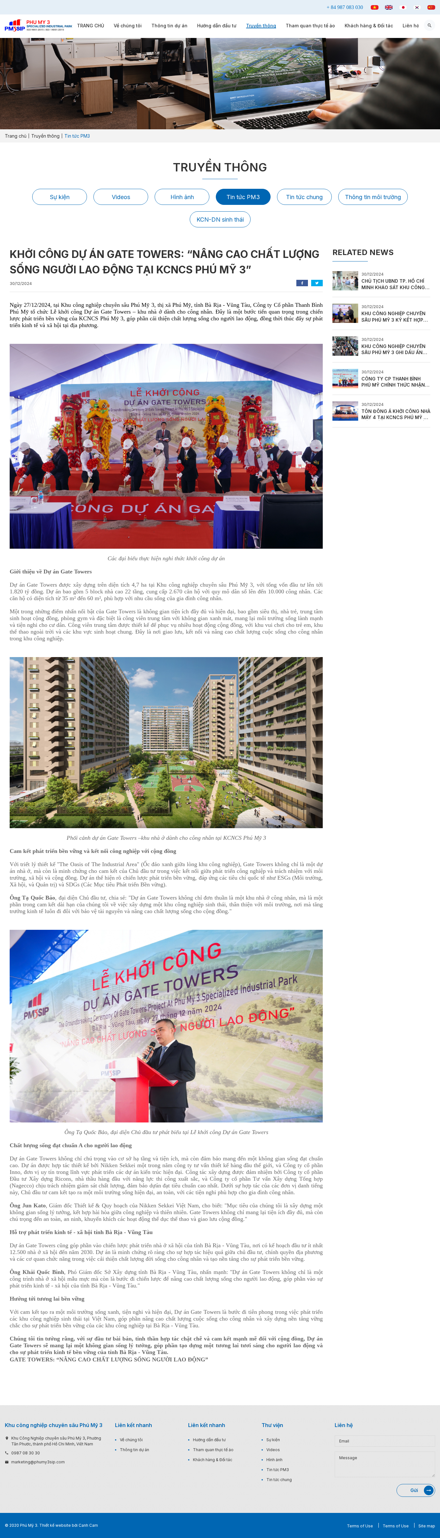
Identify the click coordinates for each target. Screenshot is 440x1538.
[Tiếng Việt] (374, 7)
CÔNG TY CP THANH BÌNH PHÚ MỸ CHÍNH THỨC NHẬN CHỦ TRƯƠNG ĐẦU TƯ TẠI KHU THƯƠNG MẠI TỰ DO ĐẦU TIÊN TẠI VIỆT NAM (395, 382)
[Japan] (403, 7)
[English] (389, 7)
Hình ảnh (182, 197)
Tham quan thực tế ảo (310, 25)
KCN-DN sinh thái (220, 219)
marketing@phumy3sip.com (38, 1462)
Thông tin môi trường (373, 197)
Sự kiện (60, 197)
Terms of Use (360, 1526)
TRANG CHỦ (90, 25)
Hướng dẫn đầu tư (216, 25)
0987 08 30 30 (25, 1453)
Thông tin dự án (169, 25)
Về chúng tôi (128, 25)
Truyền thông (261, 25)
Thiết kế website (55, 1525)
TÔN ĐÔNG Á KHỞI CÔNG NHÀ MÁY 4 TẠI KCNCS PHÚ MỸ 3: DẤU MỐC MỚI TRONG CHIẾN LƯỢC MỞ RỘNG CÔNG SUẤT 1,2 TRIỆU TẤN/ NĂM (395, 414)
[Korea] (417, 7)
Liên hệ (411, 25)
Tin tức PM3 (243, 197)
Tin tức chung (304, 197)
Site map (426, 1526)
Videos (121, 197)
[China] (431, 7)
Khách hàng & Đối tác (369, 25)
